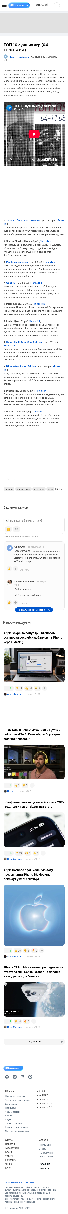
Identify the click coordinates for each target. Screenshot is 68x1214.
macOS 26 (43, 1095)
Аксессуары (12, 1147)
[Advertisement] (30, 712)
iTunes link (45, 241)
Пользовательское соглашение (19, 1182)
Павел (10, 791)
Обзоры (9, 1091)
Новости (10, 1143)
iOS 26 (41, 1091)
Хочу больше (34, 1041)
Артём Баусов (14, 694)
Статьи (9, 1139)
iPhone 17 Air (44, 1107)
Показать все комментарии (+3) (34, 609)
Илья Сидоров (14, 858)
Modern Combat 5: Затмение (24, 220)
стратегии (39, 488)
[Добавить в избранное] (5, 60)
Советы (43, 1139)
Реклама (44, 1168)
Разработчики (46, 1152)
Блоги (8, 1151)
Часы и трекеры (13, 1111)
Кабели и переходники (16, 1127)
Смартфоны (11, 1103)
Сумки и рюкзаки (13, 1123)
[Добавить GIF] (16, 529)
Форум (9, 1155)
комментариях (30, 536)
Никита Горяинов (24, 581)
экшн (50, 488)
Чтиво (8, 1163)
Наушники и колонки (15, 1095)
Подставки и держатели (17, 1131)
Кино (8, 1167)
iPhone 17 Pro (44, 1103)
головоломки (23, 488)
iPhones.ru (12, 1207)
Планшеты (10, 1107)
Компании (10, 1159)
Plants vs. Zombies (17, 262)
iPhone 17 (42, 1099)
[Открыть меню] (4, 5)
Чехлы (8, 1115)
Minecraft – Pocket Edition (21, 366)
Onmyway (19, 546)
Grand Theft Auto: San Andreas (24, 342)
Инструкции (45, 1144)
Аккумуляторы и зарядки (17, 1099)
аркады (9, 488)
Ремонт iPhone (46, 1156)
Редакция (44, 1163)
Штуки (8, 1119)
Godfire (10, 282)
